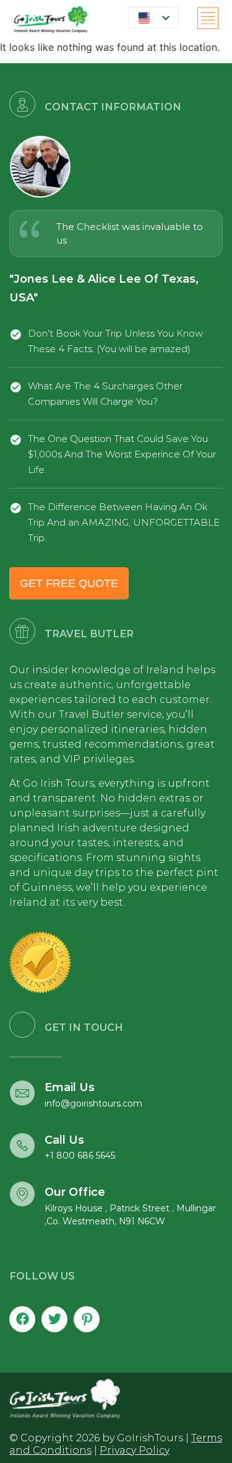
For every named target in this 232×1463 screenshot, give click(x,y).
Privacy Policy (135, 1450)
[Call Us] (22, 1146)
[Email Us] (22, 1093)
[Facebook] (22, 1319)
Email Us (70, 1087)
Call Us (64, 1140)
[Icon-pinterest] (87, 1319)
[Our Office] (22, 1194)
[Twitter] (54, 1319)
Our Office (75, 1192)
